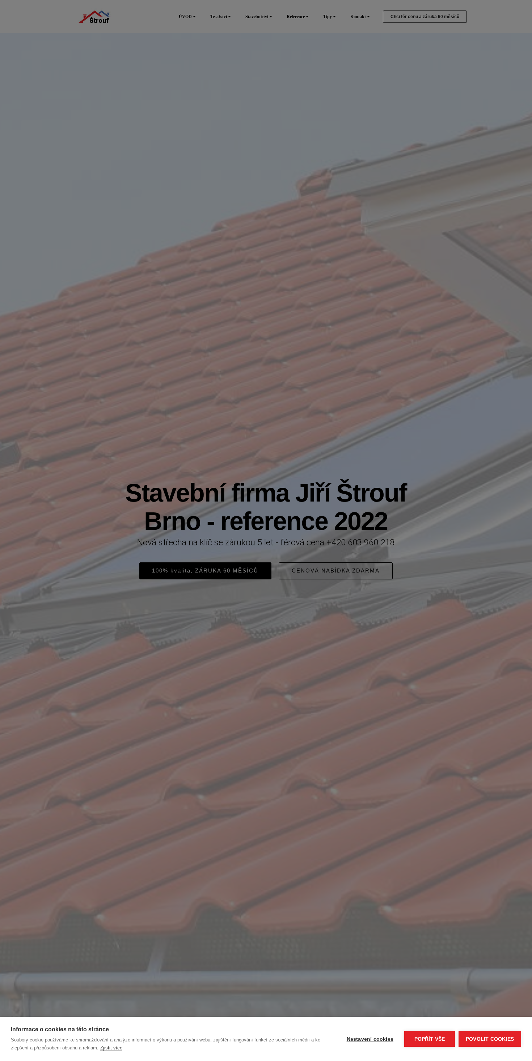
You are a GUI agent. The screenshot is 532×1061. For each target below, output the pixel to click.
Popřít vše (429, 1039)
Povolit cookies (490, 1039)
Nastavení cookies (370, 1039)
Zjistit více (111, 1047)
